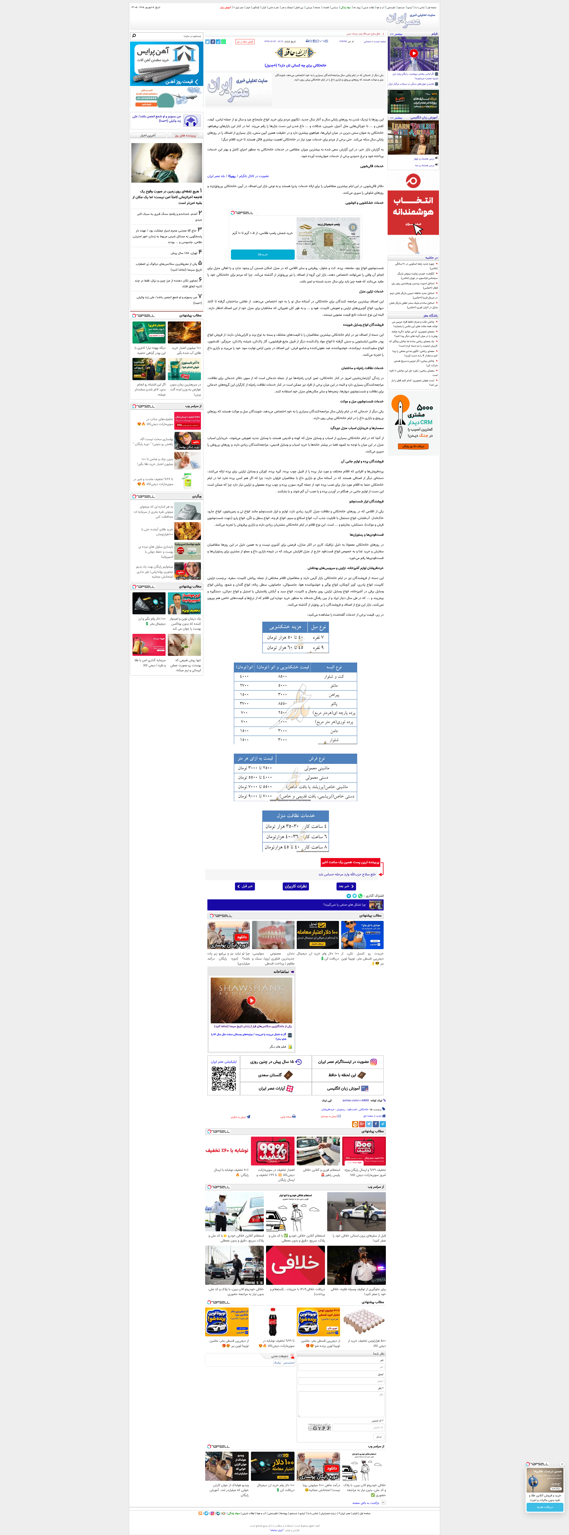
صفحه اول (431, 7)
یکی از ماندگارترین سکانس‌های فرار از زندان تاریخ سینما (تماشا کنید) (253, 1026)
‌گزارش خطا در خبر (245, 42)
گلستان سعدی (270, 1075)
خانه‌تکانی (364, 1110)
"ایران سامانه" (277, 1530)
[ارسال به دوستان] (310, 41)
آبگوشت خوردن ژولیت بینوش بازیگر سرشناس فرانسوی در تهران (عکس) (417, 276)
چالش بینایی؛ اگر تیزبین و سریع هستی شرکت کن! (416, 363)
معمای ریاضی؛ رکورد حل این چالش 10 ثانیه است (413, 373)
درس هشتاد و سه (425, 166)
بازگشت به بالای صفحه (366, 1503)
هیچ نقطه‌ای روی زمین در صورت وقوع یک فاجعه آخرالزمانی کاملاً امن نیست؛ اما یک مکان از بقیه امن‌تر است (167, 197)
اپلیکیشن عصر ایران (223, 1061)
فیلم (248, 7)
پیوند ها (357, 7)
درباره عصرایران (329, 1513)
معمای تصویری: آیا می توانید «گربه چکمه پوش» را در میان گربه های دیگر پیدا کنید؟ (415, 334)
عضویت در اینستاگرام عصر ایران (343, 1062)
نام (382, 1360)
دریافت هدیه (545, 1507)
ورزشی (309, 7)
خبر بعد (344, 886)
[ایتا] (355, 1124)
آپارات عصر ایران (272, 1089)
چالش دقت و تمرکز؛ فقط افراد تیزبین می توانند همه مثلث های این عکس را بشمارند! (415, 324)
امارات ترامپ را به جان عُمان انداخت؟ (362, 34)
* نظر (380, 1388)
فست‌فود (352, 1110)
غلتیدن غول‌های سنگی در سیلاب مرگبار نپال (411, 84)
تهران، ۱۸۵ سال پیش (184, 253)
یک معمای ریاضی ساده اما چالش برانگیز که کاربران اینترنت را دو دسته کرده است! (413, 343)
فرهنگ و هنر (287, 7)
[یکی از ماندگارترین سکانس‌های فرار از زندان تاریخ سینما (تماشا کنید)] (251, 1000)
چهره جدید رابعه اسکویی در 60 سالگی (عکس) (416, 266)
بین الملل (299, 7)
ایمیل (380, 1374)
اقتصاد (326, 7)
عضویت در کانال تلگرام (254, 176)
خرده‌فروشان (328, 1110)
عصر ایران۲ (345, 1513)
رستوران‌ (341, 1110)
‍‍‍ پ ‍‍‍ (322, 40)
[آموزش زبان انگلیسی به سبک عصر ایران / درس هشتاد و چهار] (413, 137)
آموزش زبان (225, 7)
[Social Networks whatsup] (360, 896)
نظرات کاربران (296, 886)
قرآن (264, 7)
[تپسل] (232, 213)
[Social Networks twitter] (354, 896)
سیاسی (334, 7)
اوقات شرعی (368, 7)
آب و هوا (380, 7)
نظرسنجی (391, 7)
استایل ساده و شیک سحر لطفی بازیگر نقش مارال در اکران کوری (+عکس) (413, 305)
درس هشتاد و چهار (424, 159)
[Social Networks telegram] (349, 896)
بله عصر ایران (216, 176)
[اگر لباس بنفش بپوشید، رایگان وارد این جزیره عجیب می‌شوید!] (413, 54)
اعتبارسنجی (289, 1363)
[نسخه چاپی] (307, 41)
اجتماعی (367, 41)
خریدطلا (263, 254)
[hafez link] (296, 53)
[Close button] (562, 1464)
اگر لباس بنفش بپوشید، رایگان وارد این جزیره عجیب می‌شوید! (415, 76)
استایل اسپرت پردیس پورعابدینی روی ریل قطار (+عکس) (415, 285)
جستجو (401, 7)
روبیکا (232, 176)
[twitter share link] (207, 41)
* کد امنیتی (377, 1421)
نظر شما (379, 1354)
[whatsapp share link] (223, 41)
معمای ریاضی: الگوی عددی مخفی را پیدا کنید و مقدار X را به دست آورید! (415, 353)
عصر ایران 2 (238, 7)
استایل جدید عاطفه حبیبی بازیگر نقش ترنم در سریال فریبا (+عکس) (414, 295)
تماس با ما (420, 7)
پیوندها (283, 1513)
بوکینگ (277, 1363)
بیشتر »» (396, 34)
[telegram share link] (218, 41)
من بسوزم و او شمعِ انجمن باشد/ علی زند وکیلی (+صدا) (156, 118)
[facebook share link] (212, 41)
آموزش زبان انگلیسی (343, 1089)
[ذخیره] (314, 41)
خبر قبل (247, 886)
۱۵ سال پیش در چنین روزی (272, 1062)
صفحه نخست (380, 41)
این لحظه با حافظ (342, 1075)
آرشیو (409, 7)
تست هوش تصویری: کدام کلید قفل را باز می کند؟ (414, 383)
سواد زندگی (346, 7)
